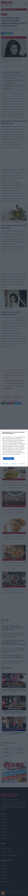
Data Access (14, 463)
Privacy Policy (22, 463)
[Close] (25, 432)
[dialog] (14, 448)
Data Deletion (5, 463)
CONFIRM (8, 458)
